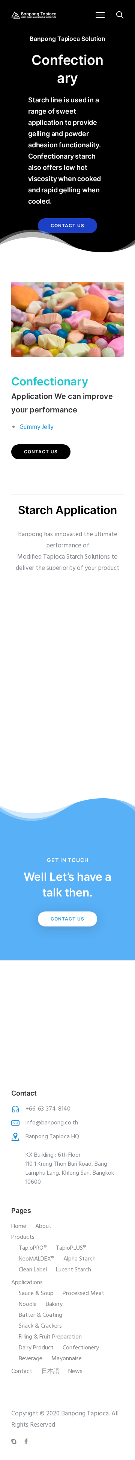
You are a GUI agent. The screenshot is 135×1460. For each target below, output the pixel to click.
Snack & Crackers (40, 1326)
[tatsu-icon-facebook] (26, 1441)
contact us (67, 225)
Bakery (54, 1304)
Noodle (28, 1304)
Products (22, 1237)
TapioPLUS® (71, 1248)
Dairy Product (36, 1348)
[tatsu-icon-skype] (15, 1441)
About (43, 1226)
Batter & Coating (40, 1315)
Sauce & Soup (36, 1293)
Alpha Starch (79, 1259)
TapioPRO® (33, 1248)
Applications (27, 1283)
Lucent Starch (73, 1270)
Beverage (30, 1359)
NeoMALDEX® (36, 1259)
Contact (21, 1371)
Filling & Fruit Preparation (50, 1337)
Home (18, 1226)
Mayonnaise (66, 1359)
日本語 (50, 1371)
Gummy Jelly (36, 427)
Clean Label (33, 1270)
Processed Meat (83, 1293)
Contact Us (67, 919)
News (75, 1371)
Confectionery (81, 1348)
